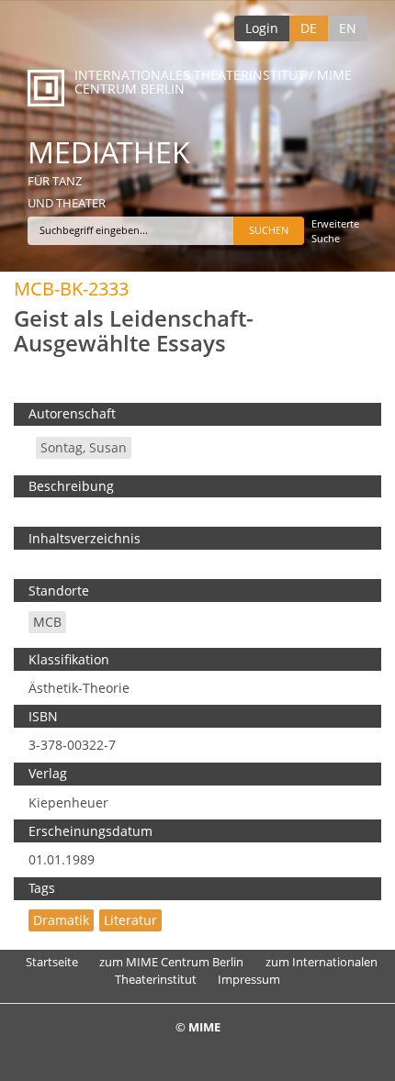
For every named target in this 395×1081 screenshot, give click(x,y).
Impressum (249, 979)
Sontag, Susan (83, 447)
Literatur (130, 920)
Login (261, 28)
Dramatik (61, 920)
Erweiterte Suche (335, 231)
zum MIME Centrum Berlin (171, 961)
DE (308, 28)
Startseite (52, 961)
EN (347, 28)
